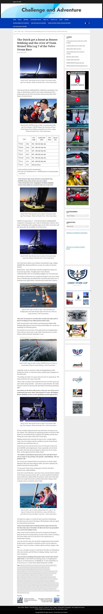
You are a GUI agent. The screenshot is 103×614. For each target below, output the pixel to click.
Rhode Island (34, 583)
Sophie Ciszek (26, 586)
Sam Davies (40, 585)
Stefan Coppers (40, 586)
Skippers (26, 19)
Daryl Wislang (48, 571)
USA (52, 588)
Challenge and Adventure (51, 9)
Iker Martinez (45, 575)
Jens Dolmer (34, 577)
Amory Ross (20, 567)
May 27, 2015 (24, 52)
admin (19, 52)
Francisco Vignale (21, 575)
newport (33, 581)
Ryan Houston (27, 585)
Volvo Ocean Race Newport (43, 590)
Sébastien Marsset (47, 585)
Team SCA (20, 588)
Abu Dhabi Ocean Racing (31, 565)
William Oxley (53, 590)
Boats (20, 19)
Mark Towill (47, 579)
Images (66, 19)
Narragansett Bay (27, 581)
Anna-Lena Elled (40, 567)
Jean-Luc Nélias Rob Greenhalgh (24, 577)
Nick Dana (38, 581)
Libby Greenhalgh (51, 577)
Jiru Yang (39, 577)
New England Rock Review (38, 23)
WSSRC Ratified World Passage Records (59, 23)
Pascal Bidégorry (51, 581)
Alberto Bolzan (53, 565)
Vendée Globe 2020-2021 (73, 60)
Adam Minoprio (41, 565)
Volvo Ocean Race (21, 590)
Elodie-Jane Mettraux (37, 573)
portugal (24, 583)
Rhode (29, 583)
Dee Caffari (20, 573)
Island (51, 575)
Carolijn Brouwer (46, 569)
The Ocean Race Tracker (20, 26)
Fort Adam (44, 573)
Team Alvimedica (47, 586)
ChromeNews (57, 612)
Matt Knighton (20, 581)
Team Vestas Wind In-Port (28, 588)
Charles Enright (35, 571)
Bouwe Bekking (30, 569)
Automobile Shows (35, 19)
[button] (89, 23)
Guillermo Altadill (29, 575)
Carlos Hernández (38, 569)
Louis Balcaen (29, 579)
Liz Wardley (23, 579)
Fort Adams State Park (52, 573)
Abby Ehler (23, 565)
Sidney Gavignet (55, 585)
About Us (45, 19)
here (35, 171)
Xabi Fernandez (21, 592)
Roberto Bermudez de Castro (52, 583)
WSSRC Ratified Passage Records (75, 63)
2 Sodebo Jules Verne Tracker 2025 (75, 46)
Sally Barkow (34, 585)
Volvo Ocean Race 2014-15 (31, 590)
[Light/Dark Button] (86, 23)
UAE (49, 588)
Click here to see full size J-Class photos (76, 233)
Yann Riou (27, 592)
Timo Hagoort (44, 588)
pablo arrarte (44, 581)
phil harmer (20, 583)
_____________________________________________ (79, 290)
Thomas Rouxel (37, 588)
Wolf (58, 590)
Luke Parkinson (36, 579)
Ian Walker (40, 575)
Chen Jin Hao (42, 571)
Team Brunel (54, 586)
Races (61, 19)
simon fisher (20, 586)
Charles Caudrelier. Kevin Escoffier (24, 571)
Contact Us (54, 19)
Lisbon (19, 579)
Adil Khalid (47, 565)
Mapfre (42, 579)
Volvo (55, 588)
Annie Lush (47, 567)
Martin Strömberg (53, 579)
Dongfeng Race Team (27, 573)
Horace (35, 575)
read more (22, 173)
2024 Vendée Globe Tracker (73, 49)
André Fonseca (26, 567)
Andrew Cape (33, 567)
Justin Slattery (44, 577)
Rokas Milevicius (21, 585)
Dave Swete (55, 571)
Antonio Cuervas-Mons (22, 569)
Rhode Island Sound (42, 583)
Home (14, 19)
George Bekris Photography (21, 23)
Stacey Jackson (33, 586)
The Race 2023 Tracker (72, 57)
